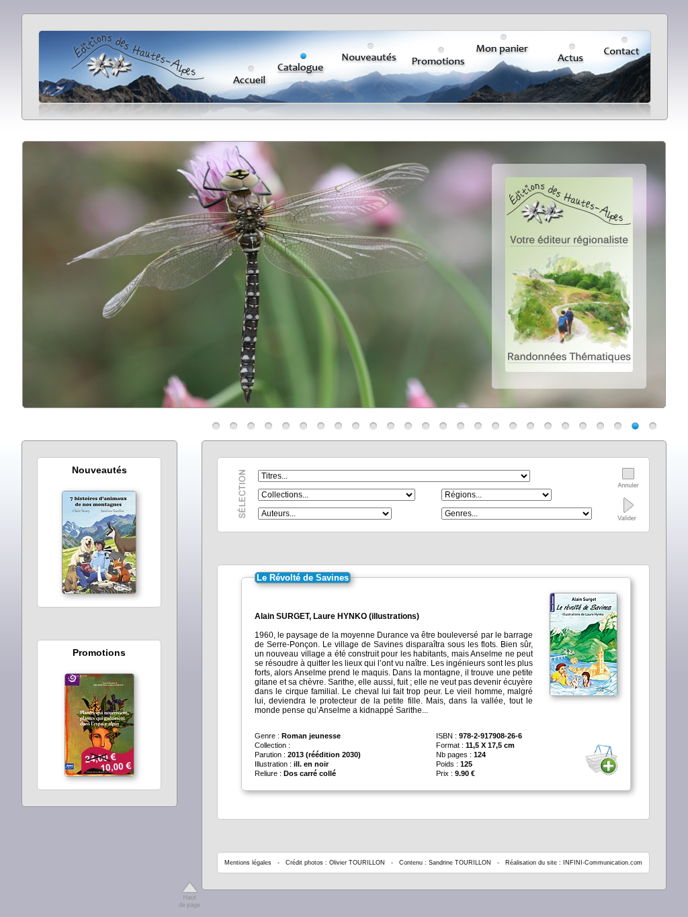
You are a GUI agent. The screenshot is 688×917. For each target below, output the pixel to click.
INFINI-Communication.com (602, 862)
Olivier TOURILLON (357, 862)
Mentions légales (247, 862)
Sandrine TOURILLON (460, 862)
